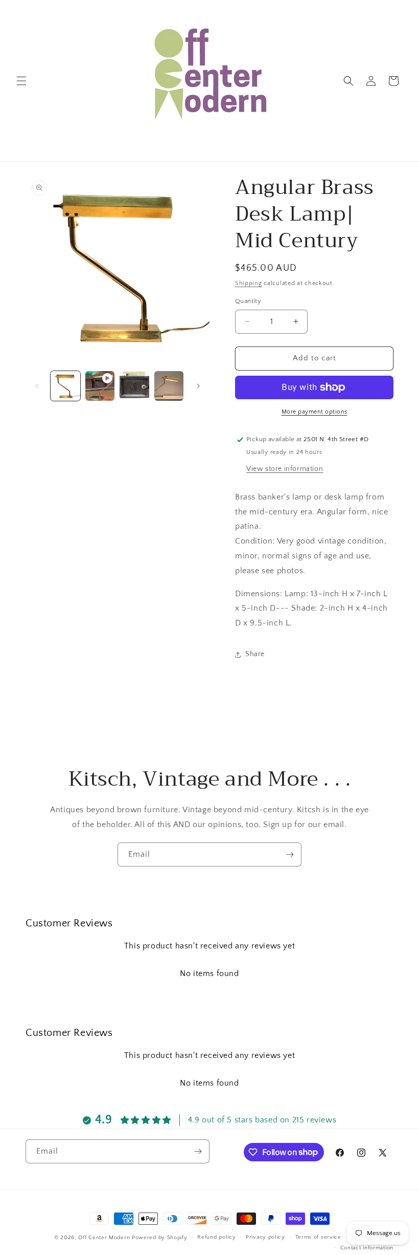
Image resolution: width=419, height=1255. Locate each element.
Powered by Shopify (160, 1238)
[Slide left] (37, 386)
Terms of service (318, 1237)
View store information (284, 469)
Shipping (248, 283)
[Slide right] (198, 386)
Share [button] (255, 654)
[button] (21, 81)
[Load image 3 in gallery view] (169, 386)
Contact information (366, 1248)
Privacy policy (265, 1237)
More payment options (314, 411)
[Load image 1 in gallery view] (65, 386)
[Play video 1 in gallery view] (100, 386)
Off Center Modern (104, 1238)
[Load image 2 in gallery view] (134, 386)
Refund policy (216, 1237)
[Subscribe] (289, 854)
